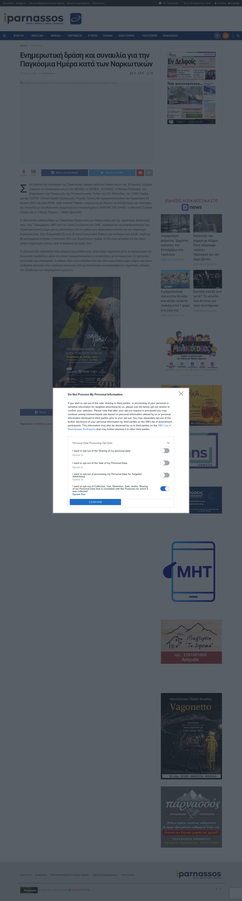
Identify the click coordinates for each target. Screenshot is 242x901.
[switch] (165, 450)
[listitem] (121, 443)
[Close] (182, 394)
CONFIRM (95, 502)
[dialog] (121, 450)
